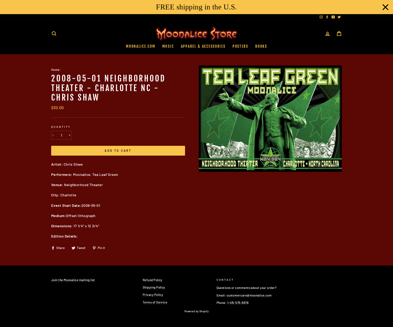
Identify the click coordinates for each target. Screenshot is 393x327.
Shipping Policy (154, 287)
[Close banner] (385, 7)
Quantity (61, 126)
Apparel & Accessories (203, 46)
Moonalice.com (140, 46)
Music (168, 46)
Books (261, 46)
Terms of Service (155, 302)
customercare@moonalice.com (249, 295)
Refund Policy (152, 280)
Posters (240, 46)
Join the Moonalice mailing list (73, 280)
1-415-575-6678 (237, 302)
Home (55, 69)
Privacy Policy (153, 294)
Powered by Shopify (196, 311)
